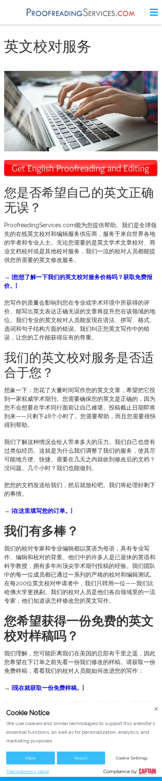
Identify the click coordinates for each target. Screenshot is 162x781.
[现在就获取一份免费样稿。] (48, 687)
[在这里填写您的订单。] (42, 510)
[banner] (81, 12)
